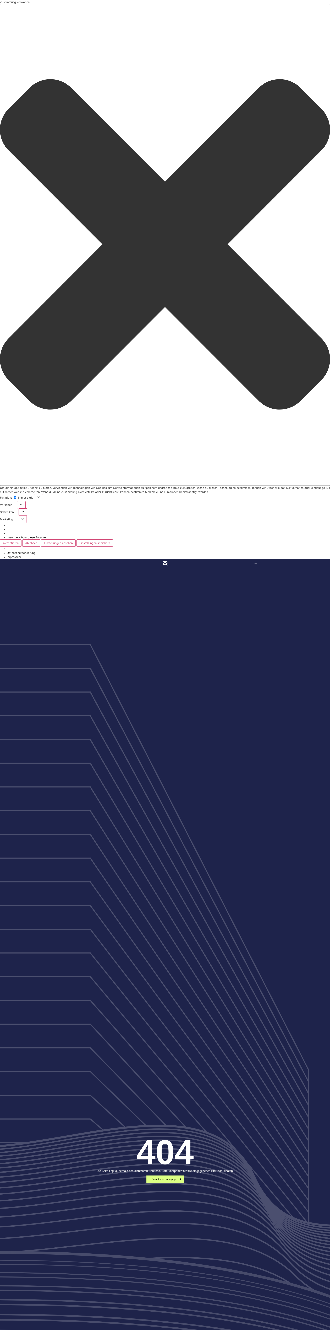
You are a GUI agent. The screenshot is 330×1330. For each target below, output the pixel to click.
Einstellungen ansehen (58, 543)
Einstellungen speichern (94, 543)
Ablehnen (31, 543)
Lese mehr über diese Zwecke (26, 537)
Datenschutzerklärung (21, 553)
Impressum (14, 557)
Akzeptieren (11, 543)
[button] (165, 245)
